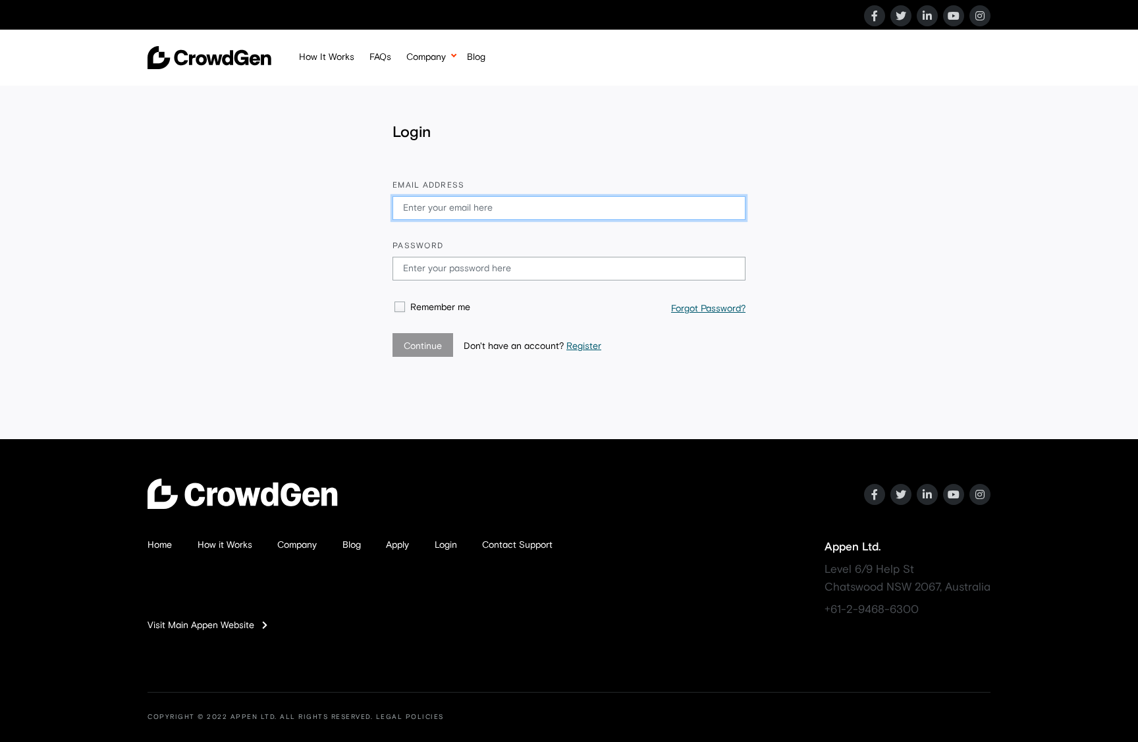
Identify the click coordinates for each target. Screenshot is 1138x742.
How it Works (225, 545)
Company (426, 57)
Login (446, 545)
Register (583, 346)
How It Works (326, 57)
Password (418, 246)
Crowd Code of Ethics (451, 117)
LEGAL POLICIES (410, 717)
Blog (476, 57)
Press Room (431, 144)
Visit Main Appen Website (205, 625)
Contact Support (517, 545)
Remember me (440, 307)
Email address (428, 186)
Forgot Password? (708, 308)
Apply (397, 545)
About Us (425, 89)
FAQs (380, 57)
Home (160, 545)
